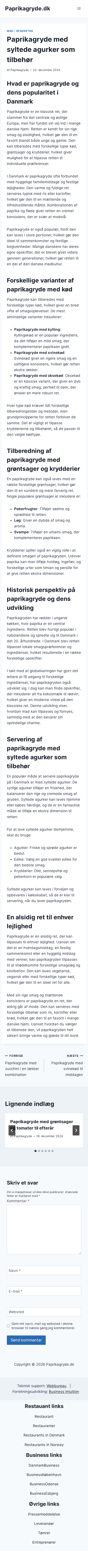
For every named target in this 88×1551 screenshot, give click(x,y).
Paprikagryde (19, 70)
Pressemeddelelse (44, 1514)
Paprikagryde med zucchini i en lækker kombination (22, 1065)
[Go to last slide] (12, 1130)
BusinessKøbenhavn (44, 1475)
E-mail (16, 1291)
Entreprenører (44, 1542)
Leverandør (44, 1523)
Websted (16, 1312)
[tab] (35, 1151)
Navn (15, 1271)
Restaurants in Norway (44, 1445)
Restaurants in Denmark (44, 1435)
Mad (10, 31)
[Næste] (76, 1130)
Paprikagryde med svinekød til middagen (67, 1065)
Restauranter (44, 1426)
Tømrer (44, 1533)
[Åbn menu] (79, 8)
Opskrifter (24, 31)
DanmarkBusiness (44, 1465)
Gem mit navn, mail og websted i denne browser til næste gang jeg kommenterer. (43, 1326)
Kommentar (18, 1201)
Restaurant (44, 1416)
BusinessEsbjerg (44, 1493)
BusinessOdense (44, 1484)
